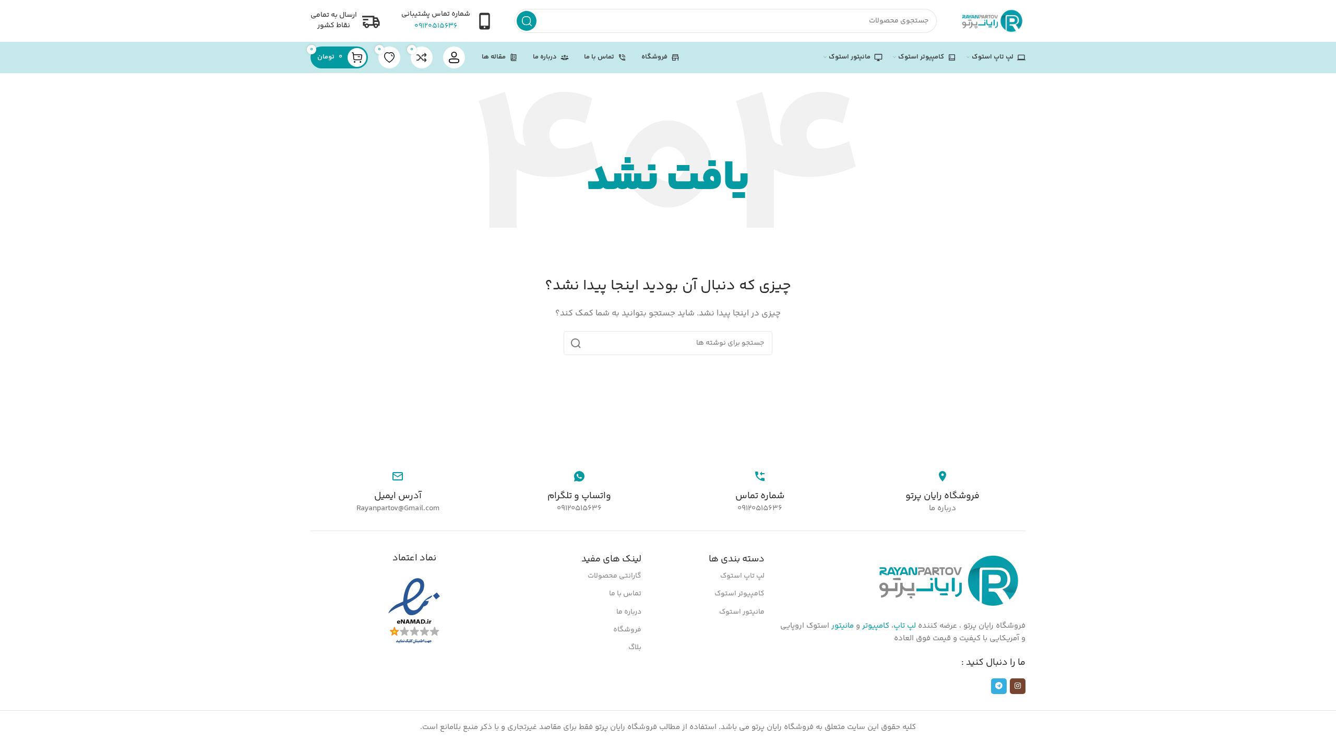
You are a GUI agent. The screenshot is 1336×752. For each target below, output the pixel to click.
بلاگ (634, 647)
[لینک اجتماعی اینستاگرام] (1017, 686)
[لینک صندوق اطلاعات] (447, 20)
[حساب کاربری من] (454, 57)
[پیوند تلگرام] (999, 686)
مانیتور (842, 626)
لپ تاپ (904, 626)
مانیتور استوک (742, 612)
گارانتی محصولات (614, 576)
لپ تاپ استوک (742, 576)
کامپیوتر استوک (739, 594)
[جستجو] (526, 21)
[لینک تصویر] (947, 581)
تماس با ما (625, 594)
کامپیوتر (875, 626)
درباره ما (628, 612)
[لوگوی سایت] (991, 21)
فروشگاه (627, 630)
